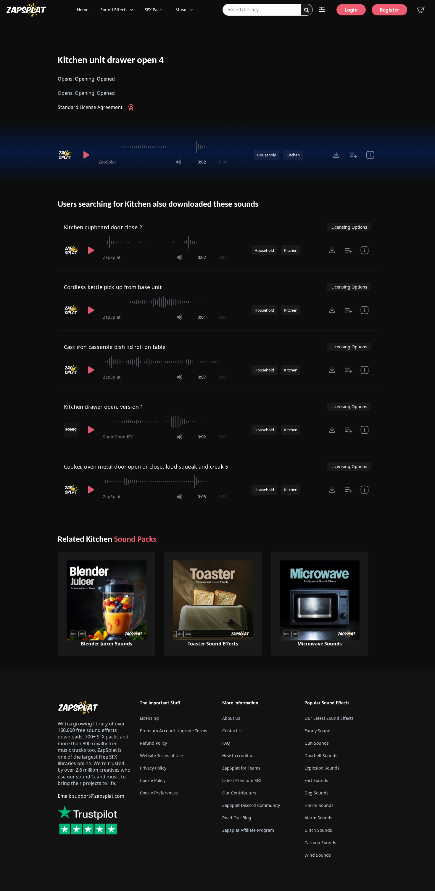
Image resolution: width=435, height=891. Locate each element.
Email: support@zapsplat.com (91, 796)
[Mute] (178, 162)
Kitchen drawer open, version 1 (103, 406)
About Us (231, 718)
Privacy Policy (153, 768)
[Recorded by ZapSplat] (66, 155)
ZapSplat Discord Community (251, 805)
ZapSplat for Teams (241, 768)
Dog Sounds (316, 793)
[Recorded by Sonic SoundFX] (71, 430)
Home (82, 9)
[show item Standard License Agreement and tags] (370, 155)
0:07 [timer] (202, 377)
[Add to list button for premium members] (353, 155)
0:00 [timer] (223, 162)
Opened (106, 79)
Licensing (149, 718)
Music (181, 9)
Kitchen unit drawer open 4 (111, 60)
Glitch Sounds (318, 830)
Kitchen (293, 155)
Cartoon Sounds (320, 842)
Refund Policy (153, 743)
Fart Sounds (316, 780)
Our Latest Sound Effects (329, 718)
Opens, (66, 79)
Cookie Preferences (159, 793)
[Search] (306, 10)
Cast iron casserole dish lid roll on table (115, 346)
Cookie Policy (152, 780)
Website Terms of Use (161, 755)
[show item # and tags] (364, 370)
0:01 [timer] (202, 317)
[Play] (86, 155)
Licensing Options (349, 227)
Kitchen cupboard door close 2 (103, 227)
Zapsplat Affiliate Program (248, 830)
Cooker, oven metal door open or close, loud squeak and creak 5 (146, 466)
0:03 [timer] (202, 496)
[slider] (163, 147)
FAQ (226, 743)
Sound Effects (114, 9)
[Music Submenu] (193, 10)
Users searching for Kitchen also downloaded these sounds (158, 205)
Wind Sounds (317, 855)
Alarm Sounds (318, 818)
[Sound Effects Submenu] (133, 10)
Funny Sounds (318, 730)
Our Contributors (239, 793)
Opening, (85, 79)
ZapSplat (107, 162)
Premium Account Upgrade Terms (173, 730)
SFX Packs (154, 9)
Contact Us (233, 730)
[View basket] (421, 10)
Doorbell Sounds (320, 755)
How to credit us (238, 755)
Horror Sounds (319, 805)
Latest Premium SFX (241, 780)
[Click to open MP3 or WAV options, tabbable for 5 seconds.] (336, 155)
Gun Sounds (316, 743)
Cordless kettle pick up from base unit (113, 287)
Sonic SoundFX (118, 437)
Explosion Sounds (321, 768)
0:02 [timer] (202, 162)
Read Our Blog (236, 818)
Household (266, 155)
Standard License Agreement (90, 107)
